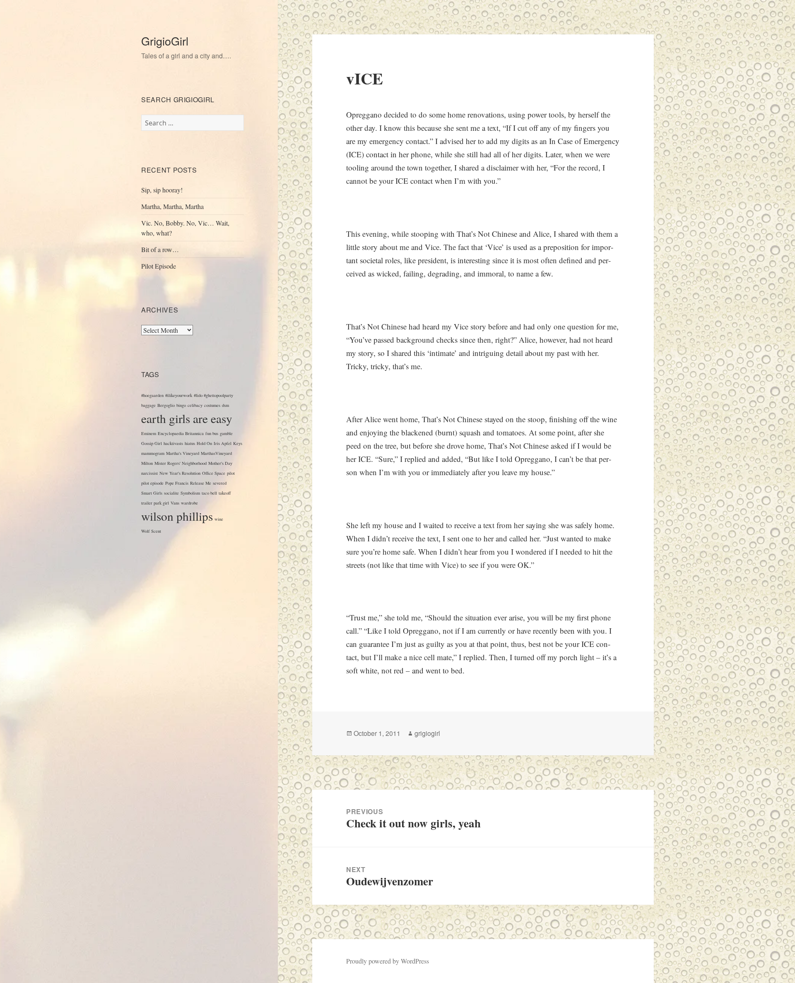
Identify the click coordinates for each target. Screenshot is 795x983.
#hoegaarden (152, 395)
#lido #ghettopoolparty (213, 395)
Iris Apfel (222, 443)
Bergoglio (166, 405)
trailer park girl (155, 503)
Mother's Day (220, 463)
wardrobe (189, 503)
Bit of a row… (160, 249)
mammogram (152, 453)
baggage (148, 405)
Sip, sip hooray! (162, 189)
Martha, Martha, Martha (172, 206)
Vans (175, 503)
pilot (231, 473)
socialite (171, 493)
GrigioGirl (164, 41)
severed (219, 483)
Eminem (148, 433)
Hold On (204, 443)
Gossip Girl (151, 443)
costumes (212, 405)
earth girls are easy (186, 418)
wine (218, 519)
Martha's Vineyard (182, 453)
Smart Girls (151, 493)
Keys (237, 443)
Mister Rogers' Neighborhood (180, 463)
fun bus (211, 433)
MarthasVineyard (216, 453)
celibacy (195, 405)
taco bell (209, 493)
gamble (226, 433)
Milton (147, 463)
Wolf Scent (151, 531)
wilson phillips (177, 516)
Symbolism (190, 493)
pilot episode (152, 483)
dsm (225, 405)
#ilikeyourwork (178, 395)
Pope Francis (176, 483)
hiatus (190, 443)
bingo (181, 405)
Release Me (200, 483)
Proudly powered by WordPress (387, 961)
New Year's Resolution (179, 473)
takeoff (225, 493)
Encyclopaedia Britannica (181, 433)
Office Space (213, 473)
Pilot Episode (158, 266)
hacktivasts (173, 443)
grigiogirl (427, 733)
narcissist (149, 473)
